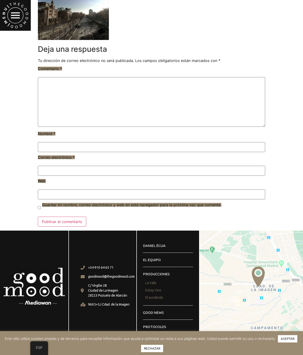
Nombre (46, 134)
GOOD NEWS (153, 313)
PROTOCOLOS (154, 327)
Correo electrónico (56, 157)
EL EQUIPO (152, 260)
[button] (15, 15)
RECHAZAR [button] (152, 348)
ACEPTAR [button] (287, 339)
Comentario (50, 68)
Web (42, 181)
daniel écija (154, 246)
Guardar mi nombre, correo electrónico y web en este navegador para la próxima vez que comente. (131, 205)
